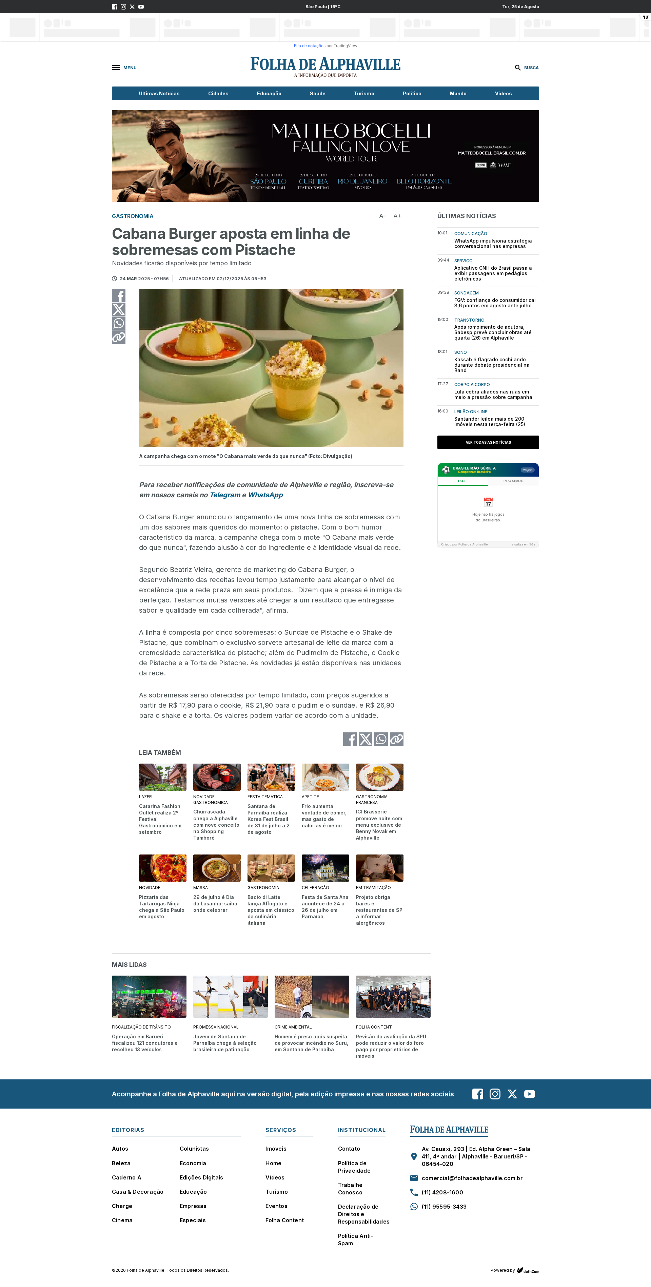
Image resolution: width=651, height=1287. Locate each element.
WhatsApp (265, 495)
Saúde (318, 93)
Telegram (224, 495)
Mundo (458, 93)
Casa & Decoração (137, 1191)
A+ (397, 215)
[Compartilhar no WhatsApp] (118, 323)
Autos (120, 1148)
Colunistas (194, 1148)
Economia (193, 1163)
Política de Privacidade (354, 1167)
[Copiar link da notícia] (118, 337)
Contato (349, 1148)
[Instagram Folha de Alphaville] (123, 6)
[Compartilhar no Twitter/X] (118, 309)
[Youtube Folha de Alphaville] (141, 6)
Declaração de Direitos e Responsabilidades (364, 1214)
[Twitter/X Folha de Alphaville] (132, 6)
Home (273, 1163)
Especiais (193, 1220)
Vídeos (503, 93)
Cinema (122, 1220)
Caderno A (126, 1177)
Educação (269, 93)
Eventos (276, 1206)
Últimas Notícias (159, 93)
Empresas (193, 1206)
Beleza (121, 1163)
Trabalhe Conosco (350, 1189)
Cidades (218, 93)
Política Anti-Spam (355, 1239)
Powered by (503, 1270)
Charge (122, 1206)
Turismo (364, 93)
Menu (130, 67)
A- (382, 215)
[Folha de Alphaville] (325, 67)
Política (412, 93)
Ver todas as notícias (488, 442)
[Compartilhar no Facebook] (118, 295)
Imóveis (275, 1148)
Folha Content (284, 1220)
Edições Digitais (201, 1177)
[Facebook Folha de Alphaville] (114, 6)
